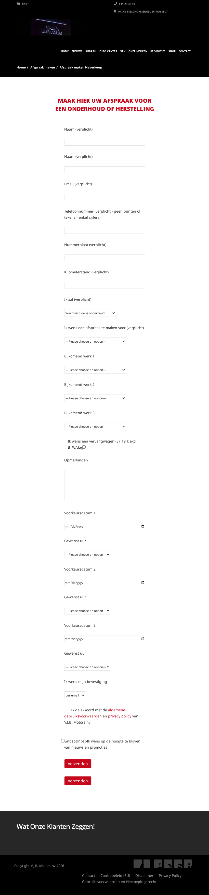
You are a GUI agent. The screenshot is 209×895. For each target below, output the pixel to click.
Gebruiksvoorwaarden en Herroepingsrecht (119, 881)
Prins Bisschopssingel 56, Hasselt (142, 11)
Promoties (157, 51)
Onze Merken (137, 51)
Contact (185, 51)
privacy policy (119, 716)
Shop (172, 51)
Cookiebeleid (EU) (115, 875)
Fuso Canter (108, 51)
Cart (25, 4)
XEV (122, 51)
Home (65, 51)
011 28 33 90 (126, 4)
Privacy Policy (170, 875)
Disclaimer (144, 875)
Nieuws (77, 51)
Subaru (90, 51)
